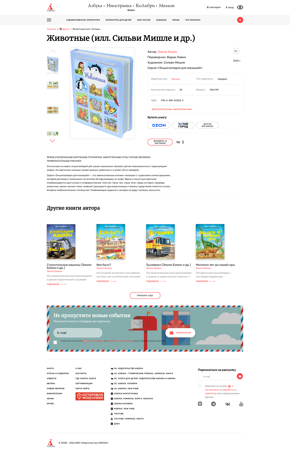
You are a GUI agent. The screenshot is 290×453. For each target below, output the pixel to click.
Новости (51, 378)
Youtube (119, 414)
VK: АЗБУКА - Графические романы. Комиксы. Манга (143, 373)
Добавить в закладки (160, 142)
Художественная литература (83, 20)
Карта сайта (82, 388)
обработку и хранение (120, 340)
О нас (79, 368)
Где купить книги (86, 378)
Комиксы (161, 20)
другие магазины (207, 125)
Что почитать (193, 20)
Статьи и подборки (58, 373)
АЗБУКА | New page (124, 409)
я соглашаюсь (95, 340)
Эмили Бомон (167, 52)
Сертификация (84, 383)
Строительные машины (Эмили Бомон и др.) (69, 266)
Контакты (81, 373)
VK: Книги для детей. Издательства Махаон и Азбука (144, 378)
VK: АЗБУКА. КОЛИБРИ (125, 383)
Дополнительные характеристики (172, 109)
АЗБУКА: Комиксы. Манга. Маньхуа (133, 399)
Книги (131, 10)
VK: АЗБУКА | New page (126, 388)
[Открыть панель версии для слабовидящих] (240, 7)
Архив (50, 404)
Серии (175, 20)
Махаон (166, 6)
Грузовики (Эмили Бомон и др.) (168, 264)
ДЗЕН (117, 424)
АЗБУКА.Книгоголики (126, 393)
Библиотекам (54, 393)
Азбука (95, 6)
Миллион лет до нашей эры (215, 264)
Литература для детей (118, 20)
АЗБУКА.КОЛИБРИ (123, 404)
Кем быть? (103, 264)
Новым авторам (56, 388)
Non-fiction (144, 20)
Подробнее (53, 284)
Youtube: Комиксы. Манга (129, 419)
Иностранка (118, 6)
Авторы (51, 383)
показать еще (145, 295)
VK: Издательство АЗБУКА (128, 368)
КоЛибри (145, 6)
